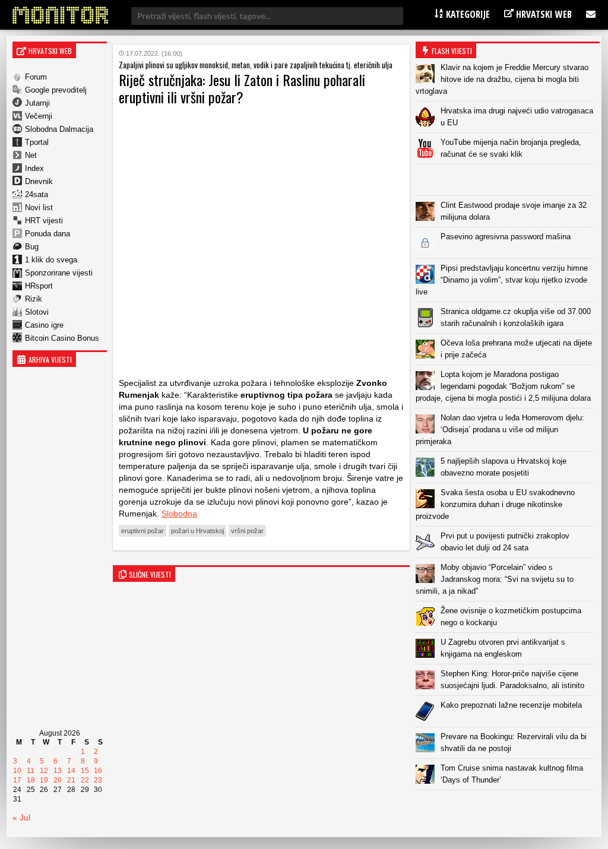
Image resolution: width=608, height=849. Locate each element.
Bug (32, 246)
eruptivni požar (142, 530)
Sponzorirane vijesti (59, 272)
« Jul (21, 817)
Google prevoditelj (56, 89)
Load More (508, 809)
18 (31, 780)
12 (44, 770)
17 (17, 780)
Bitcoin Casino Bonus (62, 338)
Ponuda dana (47, 233)
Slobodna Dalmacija (59, 129)
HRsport (39, 285)
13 (57, 770)
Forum (36, 76)
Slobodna (179, 513)
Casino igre (44, 325)
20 (57, 780)
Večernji (38, 116)
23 (98, 780)
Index (34, 168)
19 (44, 780)
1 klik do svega (51, 259)
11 (30, 770)
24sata (36, 194)
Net (31, 155)
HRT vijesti (44, 220)
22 (85, 780)
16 (98, 770)
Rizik (33, 298)
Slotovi (37, 312)
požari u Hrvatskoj (197, 530)
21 (71, 780)
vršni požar (247, 530)
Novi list (39, 207)
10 (17, 770)
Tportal (37, 142)
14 (71, 770)
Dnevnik (39, 181)
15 (85, 770)
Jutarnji (37, 103)
